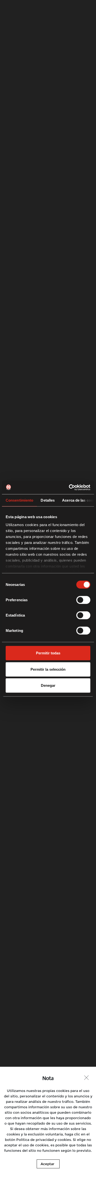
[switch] (83, 600)
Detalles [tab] (48, 500)
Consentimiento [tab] (19, 500)
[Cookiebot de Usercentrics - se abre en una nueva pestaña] (69, 487)
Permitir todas (48, 653)
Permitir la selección (48, 669)
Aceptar (47, 1164)
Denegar (48, 685)
